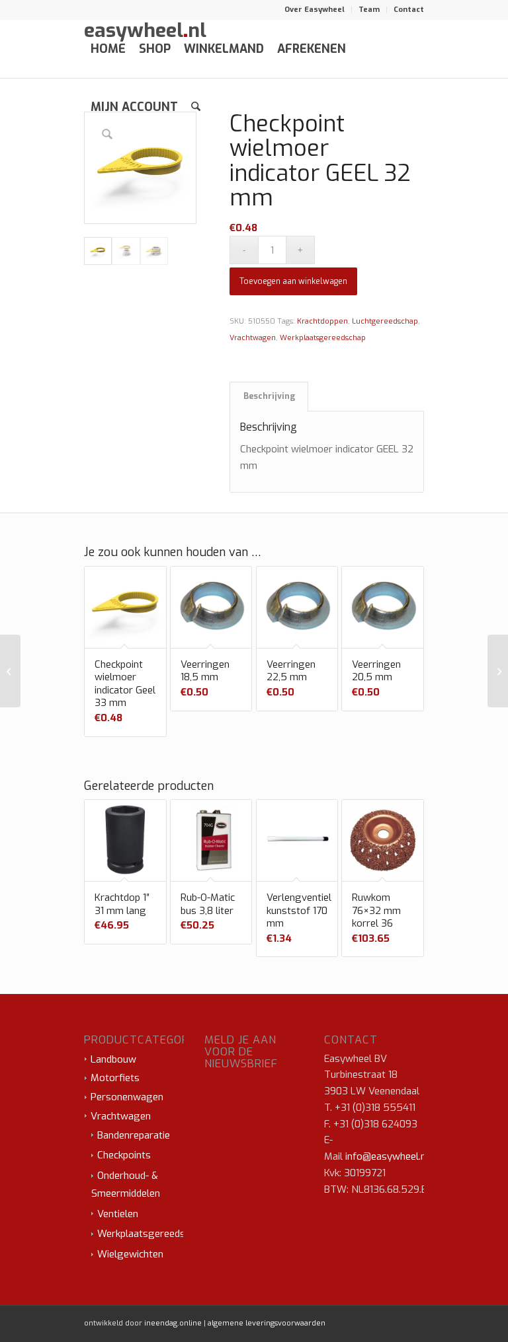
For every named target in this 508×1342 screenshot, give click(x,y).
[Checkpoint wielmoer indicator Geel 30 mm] (10, 671)
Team (369, 10)
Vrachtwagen (253, 338)
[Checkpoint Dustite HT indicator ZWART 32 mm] (497, 671)
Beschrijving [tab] (269, 396)
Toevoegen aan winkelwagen (293, 281)
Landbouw (113, 1059)
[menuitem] (315, 10)
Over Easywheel (314, 10)
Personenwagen (127, 1097)
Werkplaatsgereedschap (323, 338)
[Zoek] (196, 107)
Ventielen (117, 1213)
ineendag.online (173, 1323)
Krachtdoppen (322, 321)
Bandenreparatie (133, 1135)
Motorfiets (115, 1077)
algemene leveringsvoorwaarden (266, 1323)
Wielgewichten (130, 1254)
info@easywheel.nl (387, 1156)
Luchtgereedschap (385, 321)
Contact (409, 10)
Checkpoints (124, 1155)
